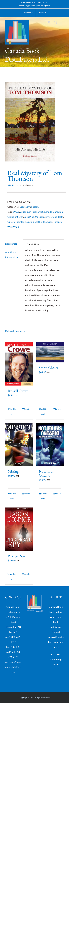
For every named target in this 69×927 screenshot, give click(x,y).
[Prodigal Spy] (19, 529)
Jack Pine (29, 216)
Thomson (47, 221)
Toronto (57, 221)
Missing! (14, 471)
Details (27, 409)
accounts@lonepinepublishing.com (34, 5)
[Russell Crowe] (19, 364)
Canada (48, 211)
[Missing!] (19, 444)
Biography (25, 206)
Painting (29, 221)
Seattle (38, 221)
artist (40, 211)
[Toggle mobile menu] (62, 22)
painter (20, 221)
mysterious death (54, 216)
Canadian (58, 211)
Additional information (11, 255)
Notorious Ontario (46, 473)
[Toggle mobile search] (55, 22)
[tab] (12, 243)
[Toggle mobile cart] (48, 22)
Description (11, 243)
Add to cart (13, 411)
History (35, 206)
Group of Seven (15, 216)
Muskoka (39, 216)
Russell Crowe (18, 390)
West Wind (13, 226)
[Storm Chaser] (50, 352)
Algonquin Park (28, 211)
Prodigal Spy (16, 556)
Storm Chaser (48, 367)
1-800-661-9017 (39, 2)
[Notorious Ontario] (50, 444)
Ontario (11, 221)
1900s (16, 211)
